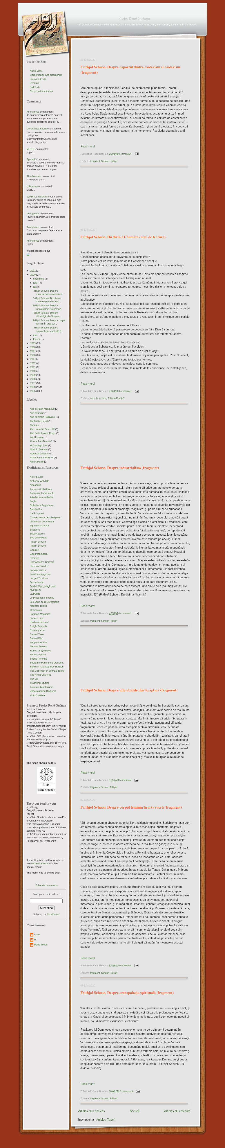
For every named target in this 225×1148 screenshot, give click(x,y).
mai (35, 335)
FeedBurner (53, 914)
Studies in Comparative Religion (47, 666)
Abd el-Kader (37, 413)
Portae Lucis (36, 618)
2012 (33, 363)
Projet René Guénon (134, 18)
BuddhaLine (36, 509)
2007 (33, 383)
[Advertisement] (111, 199)
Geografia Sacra (38, 553)
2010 (33, 371)
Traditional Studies (39, 683)
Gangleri (34, 550)
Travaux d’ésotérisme (41, 687)
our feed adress (39, 863)
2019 (33, 343)
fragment (95, 161)
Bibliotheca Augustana (41, 505)
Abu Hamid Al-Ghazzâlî (42, 429)
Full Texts (35, 87)
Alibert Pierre (37, 461)
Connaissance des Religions (45, 517)
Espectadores (37, 533)
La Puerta (35, 593)
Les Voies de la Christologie (44, 602)
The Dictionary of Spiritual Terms (47, 670)
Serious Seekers (39, 646)
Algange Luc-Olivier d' (41, 457)
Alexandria (35, 485)
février (37, 339)
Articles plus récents (177, 1111)
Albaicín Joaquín (38, 449)
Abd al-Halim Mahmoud (42, 408)
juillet (36, 283)
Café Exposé (37, 513)
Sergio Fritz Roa (38, 642)
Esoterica (35, 529)
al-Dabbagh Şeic (38, 445)
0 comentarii (124, 153)
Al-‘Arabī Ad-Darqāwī (41, 441)
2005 (33, 391)
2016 (33, 355)
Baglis (33, 501)
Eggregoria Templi (39, 525)
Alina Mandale (34, 176)
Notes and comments (41, 91)
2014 (33, 359)
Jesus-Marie (36, 582)
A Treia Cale (36, 476)
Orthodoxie (36, 610)
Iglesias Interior (38, 570)
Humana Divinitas (39, 566)
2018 (33, 347)
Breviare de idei (38, 79)
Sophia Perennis (38, 658)
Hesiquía (34, 558)
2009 (33, 375)
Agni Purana (36, 437)
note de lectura (98, 398)
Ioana (37, 934)
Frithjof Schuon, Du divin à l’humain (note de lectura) (123, 237)
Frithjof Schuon (38, 541)
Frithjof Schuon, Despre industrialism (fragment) (119, 467)
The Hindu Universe (40, 674)
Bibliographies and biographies (46, 75)
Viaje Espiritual (37, 695)
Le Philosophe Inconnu (42, 597)
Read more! (87, 146)
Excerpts (35, 83)
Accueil (134, 1111)
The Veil (34, 679)
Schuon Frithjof (109, 161)
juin (35, 286)
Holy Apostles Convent (42, 562)
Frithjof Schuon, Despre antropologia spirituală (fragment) (127, 992)
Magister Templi (38, 605)
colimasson (33, 186)
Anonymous (33, 111)
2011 (33, 367)
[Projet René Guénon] (46, 793)
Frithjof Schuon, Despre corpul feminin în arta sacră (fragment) (131, 807)
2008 (33, 379)
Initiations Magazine (40, 574)
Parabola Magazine (40, 614)
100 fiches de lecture (38, 196)
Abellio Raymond (39, 421)
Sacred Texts (37, 634)
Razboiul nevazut (39, 622)
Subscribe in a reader (46, 885)
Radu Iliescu (40, 944)
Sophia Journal (38, 654)
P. (35, 939)
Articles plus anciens (91, 1111)
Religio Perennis (38, 626)
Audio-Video (36, 71)
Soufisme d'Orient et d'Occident (47, 662)
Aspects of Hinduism (41, 489)
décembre (39, 278)
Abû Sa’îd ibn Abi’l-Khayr (43, 433)
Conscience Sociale (37, 128)
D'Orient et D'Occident (42, 521)
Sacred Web (36, 638)
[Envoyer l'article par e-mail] (136, 153)
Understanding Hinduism (43, 691)
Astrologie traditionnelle (42, 493)
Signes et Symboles (40, 650)
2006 (33, 387)
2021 (33, 270)
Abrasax (34, 425)
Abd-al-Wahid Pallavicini (42, 417)
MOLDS (31, 149)
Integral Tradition (39, 578)
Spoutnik (31, 159)
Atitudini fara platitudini (41, 497)
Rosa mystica (37, 630)
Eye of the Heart (38, 537)
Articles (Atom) (105, 1119)
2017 (33, 351)
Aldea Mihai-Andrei (40, 453)
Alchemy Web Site (39, 481)
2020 (33, 274)
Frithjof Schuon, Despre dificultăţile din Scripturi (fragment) (129, 690)
